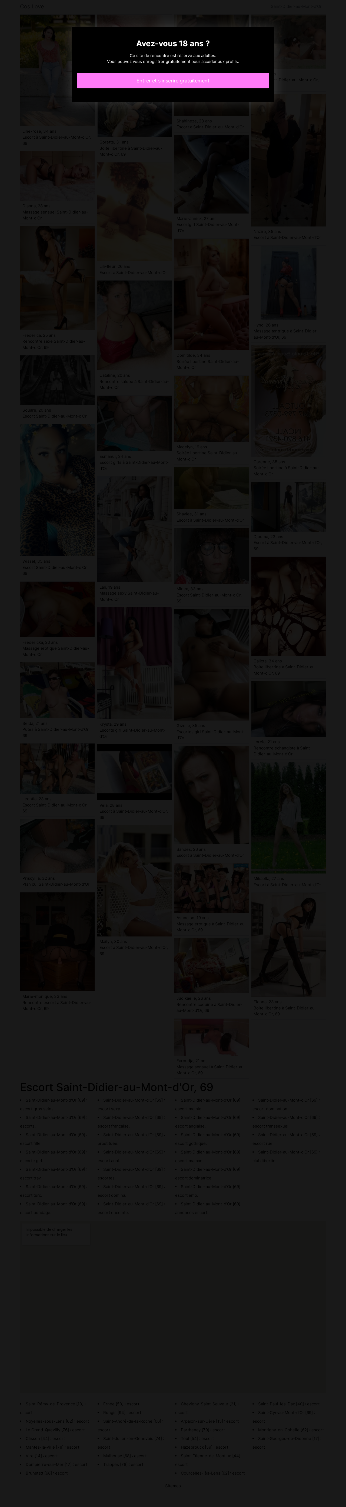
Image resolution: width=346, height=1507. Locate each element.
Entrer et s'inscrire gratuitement (173, 81)
